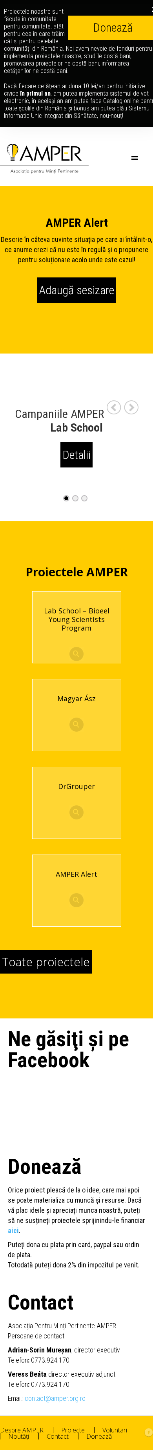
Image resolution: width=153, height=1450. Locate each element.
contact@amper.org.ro (55, 1398)
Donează (99, 1436)
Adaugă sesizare (76, 290)
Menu (146, 158)
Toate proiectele (46, 962)
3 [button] (85, 498)
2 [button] (76, 498)
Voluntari (114, 1430)
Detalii (76, 455)
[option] (76, 437)
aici (13, 1230)
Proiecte (73, 1430)
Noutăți (18, 1436)
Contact (58, 1436)
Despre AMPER (22, 1430)
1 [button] (67, 498)
